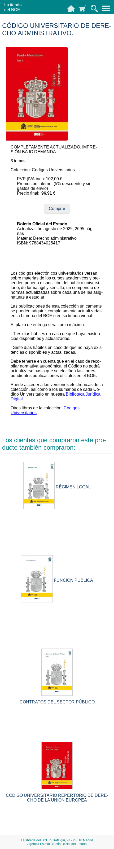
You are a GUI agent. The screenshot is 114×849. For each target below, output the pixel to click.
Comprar (57, 208)
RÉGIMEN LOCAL (73, 487)
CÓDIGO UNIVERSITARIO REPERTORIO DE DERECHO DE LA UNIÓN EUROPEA (57, 797)
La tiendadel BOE (13, 7)
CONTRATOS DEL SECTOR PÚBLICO (57, 702)
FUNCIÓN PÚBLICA (73, 580)
